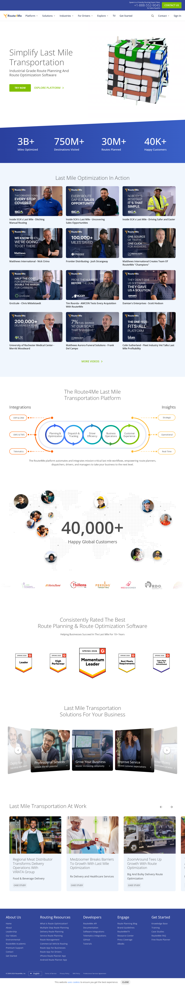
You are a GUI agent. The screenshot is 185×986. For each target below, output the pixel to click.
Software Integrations (93, 931)
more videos (90, 361)
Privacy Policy (65, 973)
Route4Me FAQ (159, 935)
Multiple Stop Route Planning (54, 927)
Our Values (11, 935)
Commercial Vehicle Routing (54, 943)
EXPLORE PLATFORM (47, 87)
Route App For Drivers (51, 951)
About (9, 927)
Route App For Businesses (53, 947)
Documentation (90, 927)
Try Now (20, 87)
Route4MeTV (123, 931)
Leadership (11, 931)
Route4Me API (90, 923)
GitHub (86, 939)
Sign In (177, 15)
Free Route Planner (161, 939)
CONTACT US (171, 5)
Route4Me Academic (16, 943)
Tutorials (87, 943)
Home (9, 923)
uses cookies (74, 982)
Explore (101, 15)
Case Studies (158, 931)
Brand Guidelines (126, 927)
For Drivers (84, 15)
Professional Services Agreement (94, 973)
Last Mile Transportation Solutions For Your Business (92, 711)
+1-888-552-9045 (147, 5)
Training (156, 927)
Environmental (13, 939)
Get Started (126, 15)
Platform (30, 15)
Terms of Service (51, 973)
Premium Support (14, 947)
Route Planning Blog (127, 923)
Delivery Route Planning (51, 931)
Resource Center (125, 935)
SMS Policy (76, 973)
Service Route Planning (51, 935)
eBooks (120, 943)
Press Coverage (124, 939)
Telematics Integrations (94, 935)
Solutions (47, 15)
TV (114, 15)
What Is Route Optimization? (54, 923)
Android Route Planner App (53, 959)
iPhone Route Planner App (53, 955)
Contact (162, 15)
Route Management (49, 939)
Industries (65, 15)
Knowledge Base (160, 923)
